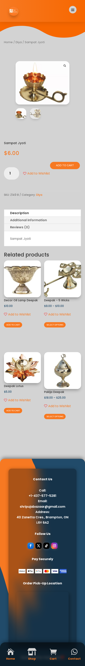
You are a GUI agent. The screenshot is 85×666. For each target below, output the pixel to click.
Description (19, 213)
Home (8, 42)
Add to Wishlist (38, 173)
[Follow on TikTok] (46, 546)
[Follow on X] (38, 546)
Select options (54, 325)
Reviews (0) (20, 227)
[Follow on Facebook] (30, 546)
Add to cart (65, 165)
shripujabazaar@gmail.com (42, 506)
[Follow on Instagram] (54, 546)
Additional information (28, 220)
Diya (19, 42)
